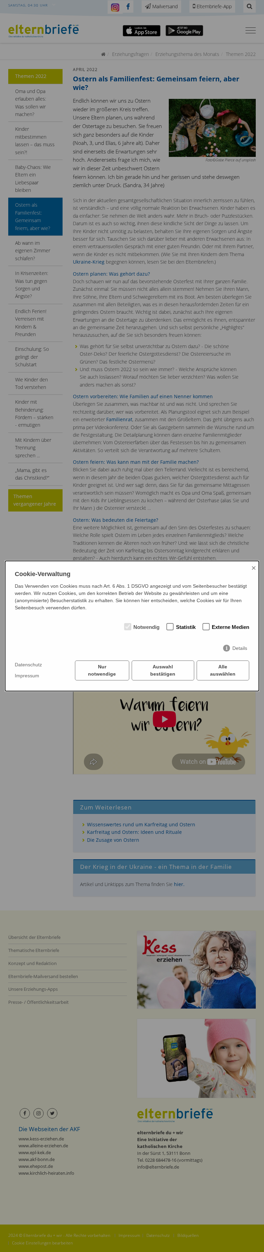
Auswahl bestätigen (162, 670)
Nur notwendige (102, 670)
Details (239, 648)
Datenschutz (28, 664)
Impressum (27, 675)
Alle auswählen (222, 670)
